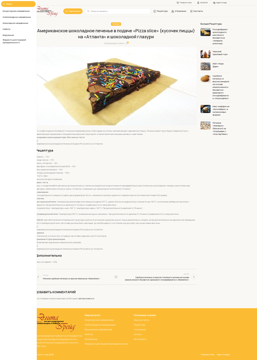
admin (121, 43)
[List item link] (108, 320)
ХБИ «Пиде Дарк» (218, 65)
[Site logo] (46, 11)
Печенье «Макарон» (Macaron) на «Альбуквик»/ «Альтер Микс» (220, 128)
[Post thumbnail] (206, 37)
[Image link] (55, 322)
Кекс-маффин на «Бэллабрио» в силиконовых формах (221, 110)
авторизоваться (86, 298)
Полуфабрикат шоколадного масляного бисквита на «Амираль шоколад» (220, 36)
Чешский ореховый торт (220, 53)
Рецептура (116, 277)
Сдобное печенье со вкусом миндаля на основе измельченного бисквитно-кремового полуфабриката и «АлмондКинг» (221, 87)
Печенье (116, 24)
